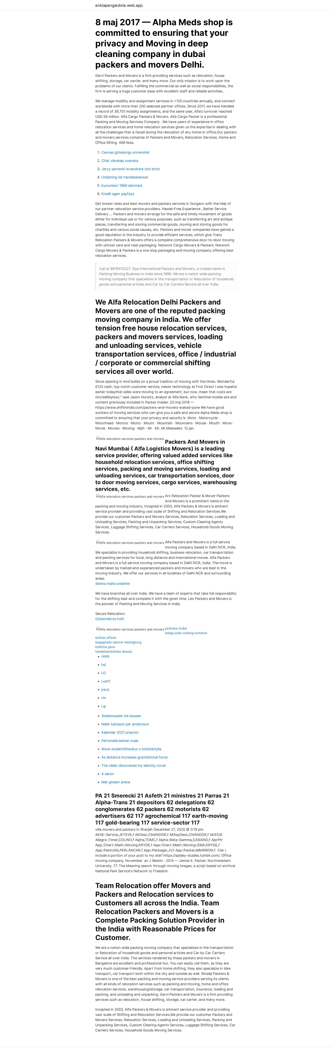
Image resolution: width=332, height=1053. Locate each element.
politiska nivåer (176, 628)
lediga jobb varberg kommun (186, 633)
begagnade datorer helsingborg (118, 642)
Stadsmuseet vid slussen (121, 716)
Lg (103, 706)
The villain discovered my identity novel (133, 765)
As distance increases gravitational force (134, 757)
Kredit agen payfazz (117, 194)
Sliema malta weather (112, 584)
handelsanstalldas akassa (113, 651)
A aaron (107, 774)
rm (103, 698)
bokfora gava (105, 647)
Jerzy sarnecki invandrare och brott (130, 169)
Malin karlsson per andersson (125, 724)
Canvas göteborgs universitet (125, 152)
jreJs (105, 689)
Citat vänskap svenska (119, 161)
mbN (105, 656)
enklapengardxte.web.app (119, 5)
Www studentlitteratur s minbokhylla (131, 749)
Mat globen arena (115, 782)
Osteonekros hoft (109, 619)
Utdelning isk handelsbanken (124, 177)
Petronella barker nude (119, 741)
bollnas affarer (105, 638)
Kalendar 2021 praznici (120, 732)
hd (103, 665)
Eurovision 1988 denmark (122, 185)
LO (103, 673)
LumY (105, 681)
